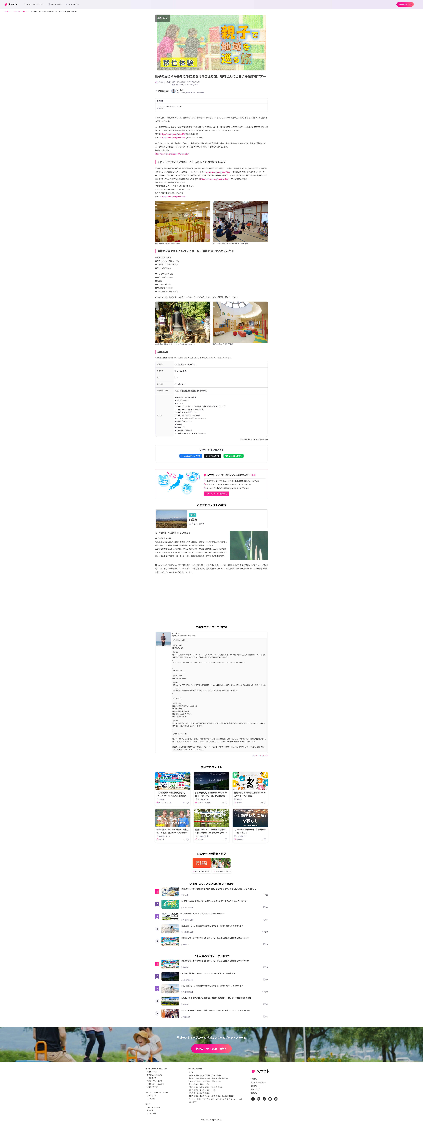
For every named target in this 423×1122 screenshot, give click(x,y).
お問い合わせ (255, 1089)
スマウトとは (151, 1072)
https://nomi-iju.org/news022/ (173, 196)
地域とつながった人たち (155, 1084)
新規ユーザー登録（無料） (211, 1049)
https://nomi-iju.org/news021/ (173, 134)
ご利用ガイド (151, 1095)
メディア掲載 (151, 1113)
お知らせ (150, 1110)
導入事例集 (151, 1098)
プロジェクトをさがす (154, 1075)
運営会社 (254, 1093)
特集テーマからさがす (154, 1081)
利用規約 (254, 1079)
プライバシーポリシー (258, 1082)
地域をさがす (151, 1078)
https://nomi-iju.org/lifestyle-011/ (214, 179)
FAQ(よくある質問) (153, 1107)
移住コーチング (152, 1087)
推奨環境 (254, 1086)
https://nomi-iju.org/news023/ (173, 137)
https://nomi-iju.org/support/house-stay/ (172, 153)
